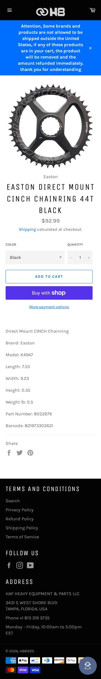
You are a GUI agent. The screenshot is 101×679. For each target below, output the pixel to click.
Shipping (27, 229)
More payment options (49, 306)
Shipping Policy (22, 527)
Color (11, 244)
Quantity (75, 244)
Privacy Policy (20, 509)
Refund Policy (20, 518)
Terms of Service (22, 536)
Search (13, 500)
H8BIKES (27, 651)
